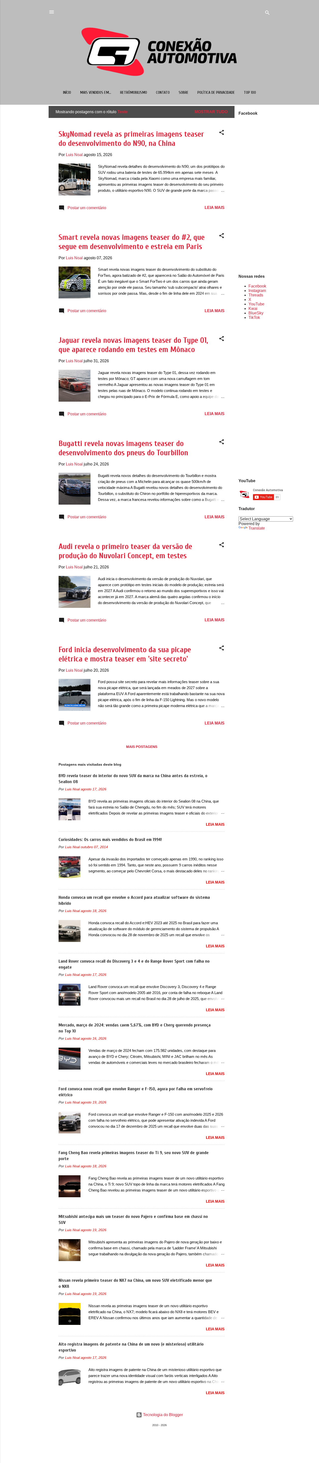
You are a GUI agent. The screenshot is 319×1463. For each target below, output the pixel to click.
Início (67, 92)
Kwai (252, 308)
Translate (256, 528)
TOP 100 (250, 92)
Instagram (257, 290)
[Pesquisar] (267, 13)
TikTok (254, 317)
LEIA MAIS (215, 207)
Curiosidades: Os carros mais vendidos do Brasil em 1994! (110, 839)
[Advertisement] (254, 398)
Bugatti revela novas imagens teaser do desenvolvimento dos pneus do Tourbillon (123, 448)
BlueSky (255, 313)
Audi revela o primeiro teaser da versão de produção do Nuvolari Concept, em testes (125, 551)
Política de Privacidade (216, 92)
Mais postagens (141, 747)
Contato (163, 92)
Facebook (257, 286)
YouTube (256, 304)
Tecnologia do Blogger (162, 1415)
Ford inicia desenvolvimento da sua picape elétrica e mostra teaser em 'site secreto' (125, 654)
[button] (222, 133)
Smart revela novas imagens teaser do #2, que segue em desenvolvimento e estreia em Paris (132, 242)
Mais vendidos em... (95, 92)
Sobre (183, 92)
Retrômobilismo (133, 92)
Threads (255, 295)
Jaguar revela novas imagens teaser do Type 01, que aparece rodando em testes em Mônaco (133, 345)
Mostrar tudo (211, 112)
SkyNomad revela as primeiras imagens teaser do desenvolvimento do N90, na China (131, 138)
